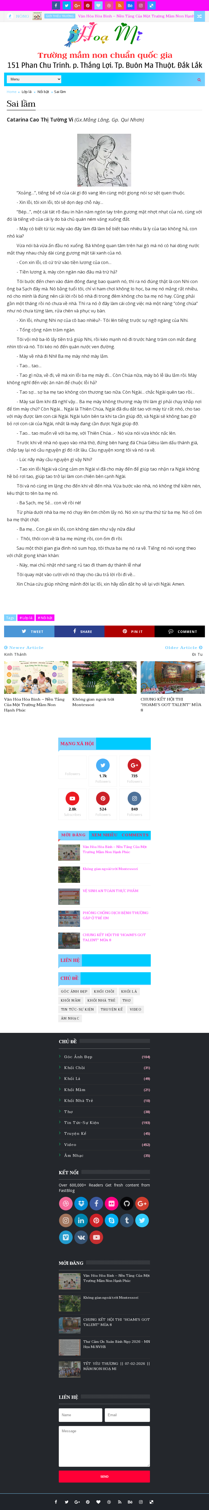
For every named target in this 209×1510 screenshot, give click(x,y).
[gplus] (77, 5)
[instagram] (141, 5)
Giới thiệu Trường (43, 16)
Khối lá (129, 991)
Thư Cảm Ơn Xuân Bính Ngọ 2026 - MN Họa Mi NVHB (116, 1344)
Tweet (37, 631)
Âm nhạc (70, 1018)
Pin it (137, 631)
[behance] (130, 5)
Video (136, 1009)
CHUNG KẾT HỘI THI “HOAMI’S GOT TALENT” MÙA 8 (171, 705)
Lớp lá (27, 91)
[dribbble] (109, 5)
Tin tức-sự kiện (77, 1009)
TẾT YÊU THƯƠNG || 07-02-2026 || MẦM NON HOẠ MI (116, 1366)
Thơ (126, 1000)
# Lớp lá (26, 617)
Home (12, 91)
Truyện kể (112, 1009)
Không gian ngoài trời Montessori (93, 702)
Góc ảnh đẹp (74, 991)
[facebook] (56, 5)
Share (86, 631)
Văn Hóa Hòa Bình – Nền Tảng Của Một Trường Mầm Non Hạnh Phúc (125, 16)
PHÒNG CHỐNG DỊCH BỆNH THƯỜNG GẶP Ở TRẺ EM (115, 915)
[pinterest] (88, 5)
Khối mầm (71, 1000)
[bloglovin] (98, 5)
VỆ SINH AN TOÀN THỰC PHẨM (110, 891)
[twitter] (67, 5)
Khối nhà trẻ (102, 1000)
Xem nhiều (104, 835)
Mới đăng (74, 835)
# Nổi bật (45, 617)
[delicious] (151, 5)
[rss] (120, 5)
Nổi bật (43, 91)
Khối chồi (104, 991)
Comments (135, 835)
